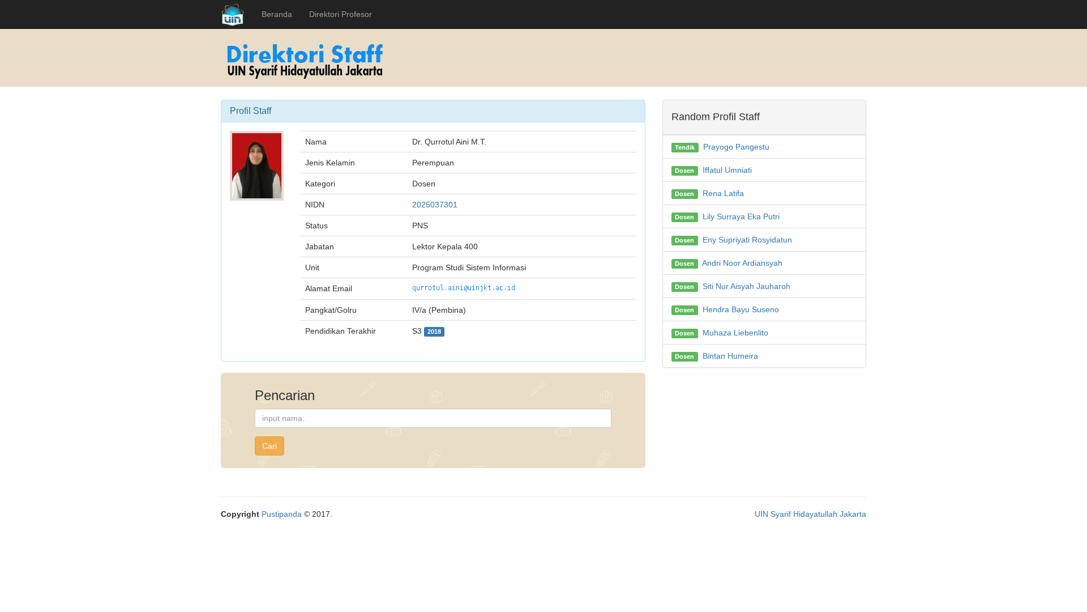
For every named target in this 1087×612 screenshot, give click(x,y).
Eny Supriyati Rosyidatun (747, 239)
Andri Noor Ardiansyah (742, 262)
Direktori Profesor (340, 14)
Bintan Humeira (730, 355)
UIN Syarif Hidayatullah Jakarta (810, 513)
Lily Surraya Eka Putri (741, 216)
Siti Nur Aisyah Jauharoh (746, 286)
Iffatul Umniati (727, 170)
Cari (269, 445)
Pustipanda (282, 513)
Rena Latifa (723, 193)
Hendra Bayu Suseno (741, 309)
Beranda (277, 14)
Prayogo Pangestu (736, 146)
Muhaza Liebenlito (735, 332)
